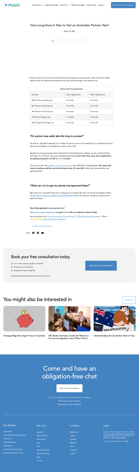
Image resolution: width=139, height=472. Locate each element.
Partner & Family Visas (43, 226)
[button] (33, 233)
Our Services (36, 5)
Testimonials (91, 5)
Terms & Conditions (114, 441)
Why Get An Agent (78, 5)
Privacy (105, 441)
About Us (63, 5)
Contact (101, 5)
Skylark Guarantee (51, 5)
